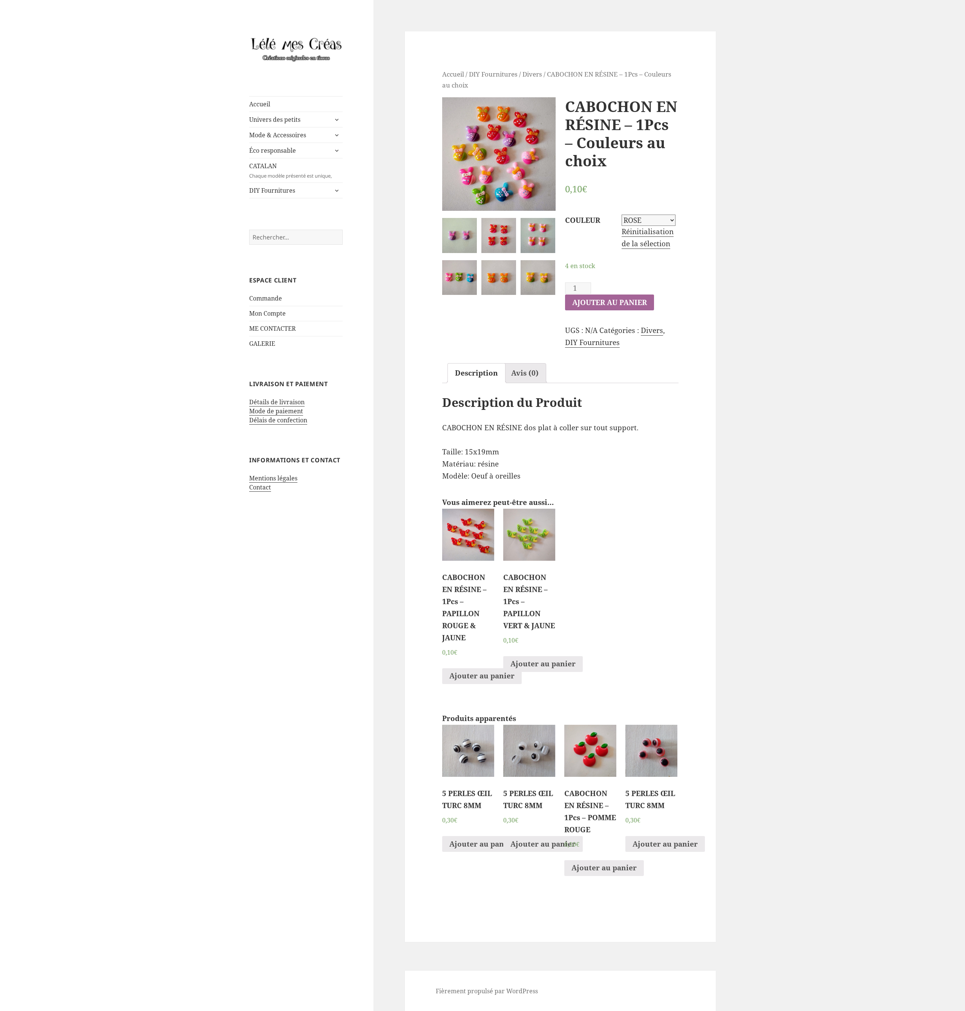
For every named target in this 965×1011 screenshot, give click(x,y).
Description (476, 373)
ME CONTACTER (272, 328)
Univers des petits (274, 119)
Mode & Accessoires (277, 135)
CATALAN (290, 170)
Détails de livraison (277, 402)
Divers (532, 73)
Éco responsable (272, 150)
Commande (265, 298)
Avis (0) (525, 373)
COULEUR (582, 220)
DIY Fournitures (272, 190)
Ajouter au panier (609, 302)
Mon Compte (267, 313)
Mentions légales (273, 478)
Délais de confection (278, 420)
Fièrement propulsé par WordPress (487, 991)
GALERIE (262, 343)
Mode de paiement (276, 411)
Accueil (259, 104)
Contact (260, 487)
